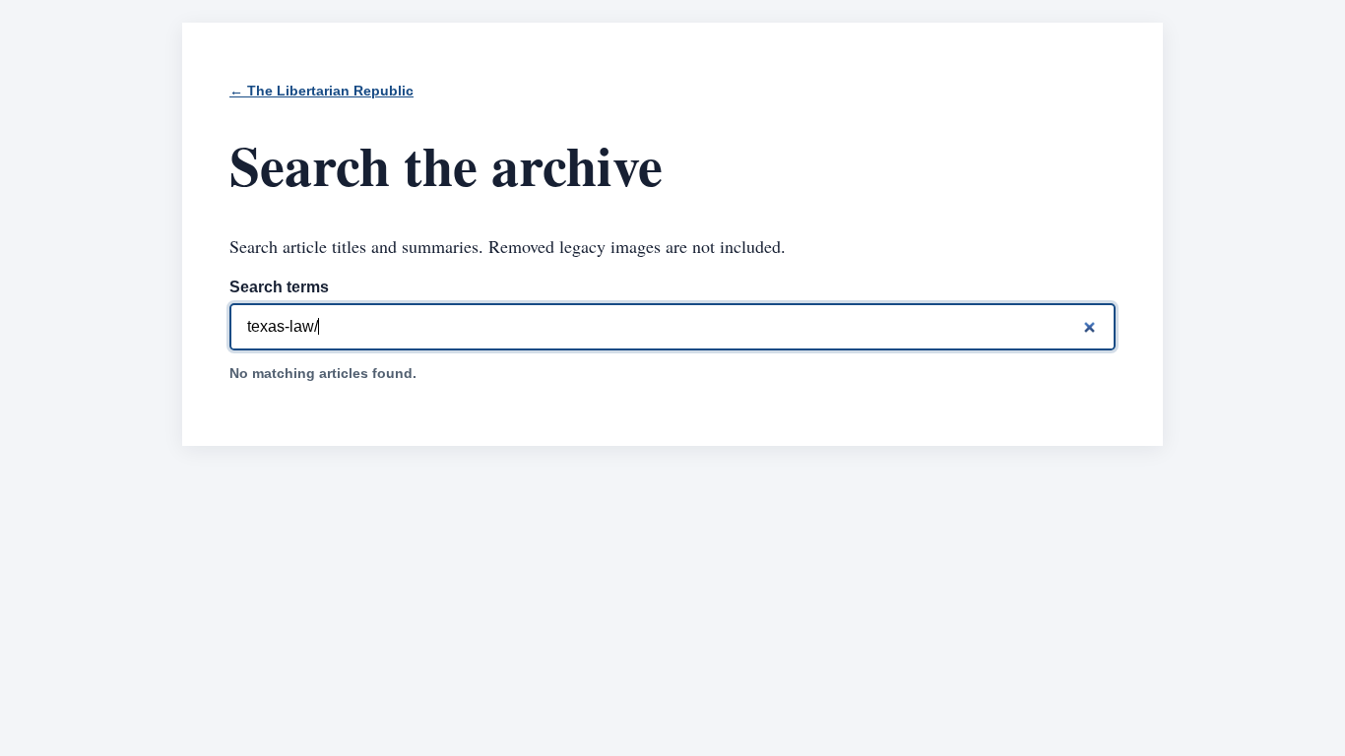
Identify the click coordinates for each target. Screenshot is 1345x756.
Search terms (279, 287)
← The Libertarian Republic (321, 91)
